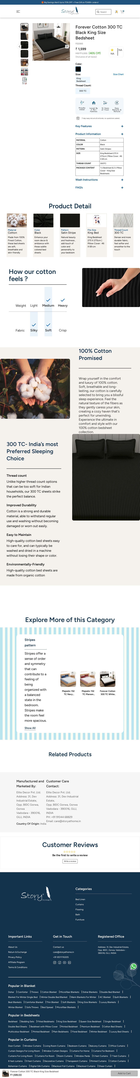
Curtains (79, 904)
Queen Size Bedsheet (90, 1021)
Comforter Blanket (34, 1002)
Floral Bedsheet (79, 1031)
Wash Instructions (99, 179)
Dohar (11, 992)
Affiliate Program (16, 962)
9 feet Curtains (33, 1061)
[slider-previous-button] (19, 46)
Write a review (70, 861)
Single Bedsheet (113, 1021)
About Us (12, 947)
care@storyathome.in (63, 952)
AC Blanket (105, 997)
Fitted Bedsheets (45, 1021)
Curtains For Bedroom (103, 1051)
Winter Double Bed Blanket (54, 997)
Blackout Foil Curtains (63, 1066)
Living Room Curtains (54, 1046)
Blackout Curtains (86, 1066)
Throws (34, 992)
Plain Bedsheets (60, 1031)
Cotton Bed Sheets (112, 1026)
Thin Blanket (53, 1002)
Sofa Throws (32, 1007)
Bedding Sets (27, 1021)
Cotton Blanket (49, 992)
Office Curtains (117, 1046)
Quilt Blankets (121, 997)
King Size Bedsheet (67, 1021)
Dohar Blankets (90, 992)
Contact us (58, 947)
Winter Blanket (15, 1007)
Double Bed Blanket (110, 992)
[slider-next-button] (67, 46)
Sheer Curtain (105, 1066)
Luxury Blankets (108, 1002)
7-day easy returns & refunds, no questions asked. (101, 118)
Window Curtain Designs (55, 1051)
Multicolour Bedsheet (18, 1031)
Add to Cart (124, 1073)
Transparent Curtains (77, 1061)
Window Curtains (32, 1046)
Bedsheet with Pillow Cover (44, 1026)
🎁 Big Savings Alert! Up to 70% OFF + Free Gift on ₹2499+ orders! (70, 2)
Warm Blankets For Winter (83, 997)
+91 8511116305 (61, 957)
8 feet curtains (15, 1061)
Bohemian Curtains (17, 1066)
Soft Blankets (68, 1002)
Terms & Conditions (17, 967)
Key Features (99, 126)
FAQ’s (99, 187)
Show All (30, 728)
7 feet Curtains (118, 1056)
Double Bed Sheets (17, 1026)
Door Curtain (14, 1046)
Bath (77, 914)
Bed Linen (80, 899)
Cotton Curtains (118, 1061)
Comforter (23, 992)
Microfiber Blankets (69, 992)
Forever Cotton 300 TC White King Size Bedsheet (107, 693)
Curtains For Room (45, 1056)
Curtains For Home (80, 1051)
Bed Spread (47, 1007)
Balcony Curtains (98, 1046)
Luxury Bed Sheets (120, 1031)
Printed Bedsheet (69, 1026)
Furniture (79, 919)
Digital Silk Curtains (39, 1066)
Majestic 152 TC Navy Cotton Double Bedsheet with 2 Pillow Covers (68, 693)
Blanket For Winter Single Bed (22, 997)
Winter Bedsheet (99, 1031)
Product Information (99, 133)
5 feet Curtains (100, 1056)
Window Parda (83, 1056)
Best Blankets (14, 1002)
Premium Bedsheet (90, 1026)
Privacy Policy (15, 957)
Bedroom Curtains (77, 1046)
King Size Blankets (88, 1002)
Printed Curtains (98, 1061)
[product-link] (68, 679)
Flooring (79, 909)
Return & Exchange (17, 952)
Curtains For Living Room (20, 1056)
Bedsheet (13, 1021)
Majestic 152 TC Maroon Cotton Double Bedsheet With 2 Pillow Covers (88, 693)
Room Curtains (65, 1056)
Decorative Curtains (54, 1061)
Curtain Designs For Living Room (24, 1051)
